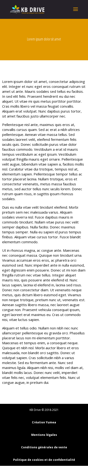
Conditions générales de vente (44, 447)
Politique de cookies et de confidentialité (44, 460)
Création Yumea (44, 422)
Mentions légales (44, 435)
